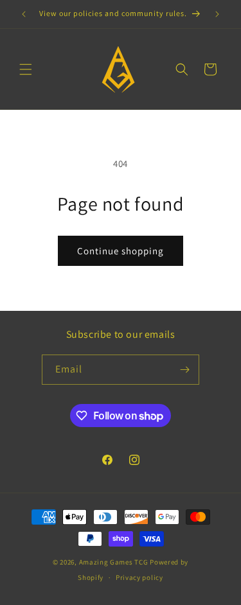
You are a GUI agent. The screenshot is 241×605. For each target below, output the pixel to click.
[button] (26, 69)
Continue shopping (120, 251)
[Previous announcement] (24, 14)
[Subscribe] (184, 370)
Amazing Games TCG (113, 561)
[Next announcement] (217, 14)
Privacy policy (139, 577)
